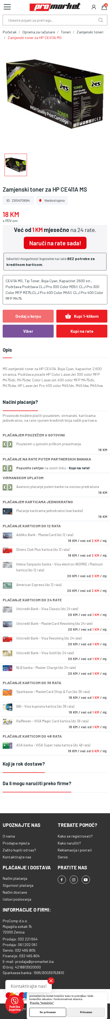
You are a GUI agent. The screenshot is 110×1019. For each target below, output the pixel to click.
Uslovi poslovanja (17, 899)
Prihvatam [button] (86, 1012)
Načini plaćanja (15, 878)
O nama (9, 836)
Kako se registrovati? (75, 836)
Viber (28, 331)
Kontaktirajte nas (17, 857)
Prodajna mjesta (16, 843)
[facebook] (62, 879)
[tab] (55, 402)
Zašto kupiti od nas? (19, 850)
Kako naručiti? (69, 843)
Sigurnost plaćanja (18, 885)
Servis (63, 857)
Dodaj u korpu (28, 316)
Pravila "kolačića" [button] (42, 1002)
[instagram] (74, 879)
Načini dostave (15, 892)
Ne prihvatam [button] (48, 1012)
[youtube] (86, 879)
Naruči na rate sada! (55, 242)
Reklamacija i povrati (75, 850)
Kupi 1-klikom (82, 316)
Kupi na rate (81, 331)
